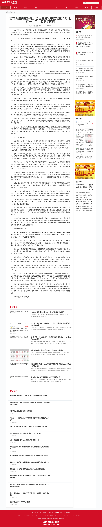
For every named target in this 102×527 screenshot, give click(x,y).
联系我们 (39, 512)
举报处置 (68, 512)
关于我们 (34, 512)
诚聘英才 (56, 512)
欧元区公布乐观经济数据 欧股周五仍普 (85, 199)
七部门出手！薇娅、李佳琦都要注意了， (85, 210)
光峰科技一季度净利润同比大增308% (85, 204)
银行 (76, 7)
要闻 (15, 7)
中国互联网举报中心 (60, 518)
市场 (86, 7)
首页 (5, 7)
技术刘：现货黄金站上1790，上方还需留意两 (80, 131)
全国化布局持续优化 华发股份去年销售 (85, 195)
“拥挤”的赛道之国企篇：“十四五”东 (85, 197)
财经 (56, 7)
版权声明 (62, 512)
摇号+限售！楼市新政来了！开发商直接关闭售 (80, 144)
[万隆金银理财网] (9, 2)
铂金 (46, 7)
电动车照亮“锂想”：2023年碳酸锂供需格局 (80, 158)
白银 (35, 7)
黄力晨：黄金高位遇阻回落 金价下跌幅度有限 (89, 158)
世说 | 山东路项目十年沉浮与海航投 (85, 201)
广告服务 (45, 512)
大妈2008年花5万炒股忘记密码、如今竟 (85, 206)
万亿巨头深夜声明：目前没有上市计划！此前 (89, 131)
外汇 (66, 7)
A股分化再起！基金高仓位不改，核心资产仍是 (89, 144)
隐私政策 (51, 512)
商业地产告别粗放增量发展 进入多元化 (85, 208)
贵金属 (96, 7)
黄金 (25, 7)
